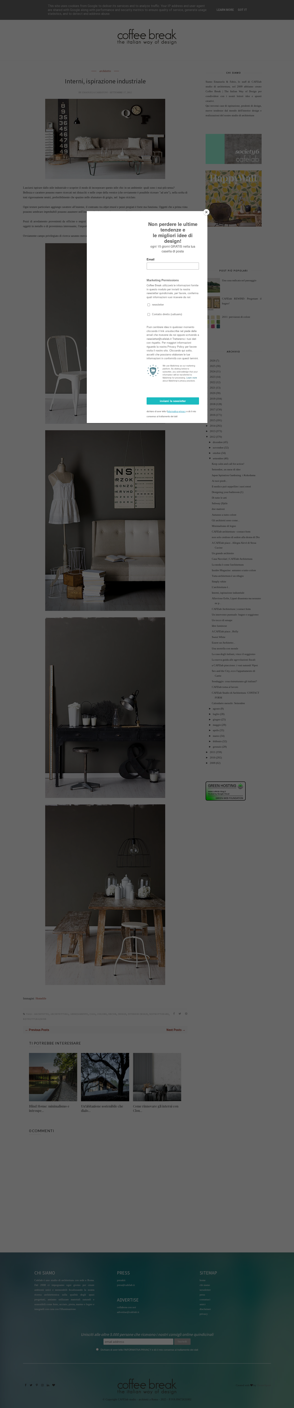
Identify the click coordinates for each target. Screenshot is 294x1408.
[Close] (206, 212)
